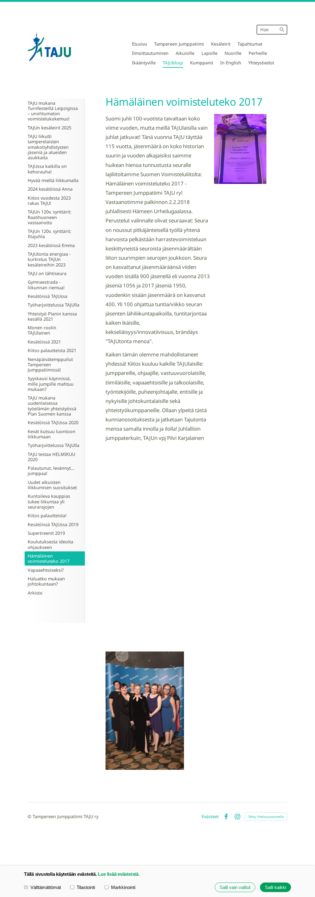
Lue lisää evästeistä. (118, 874)
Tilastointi (86, 887)
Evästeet (210, 816)
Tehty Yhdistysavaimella (266, 816)
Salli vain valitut (235, 887)
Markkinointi (123, 887)
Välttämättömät (45, 887)
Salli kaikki (275, 887)
